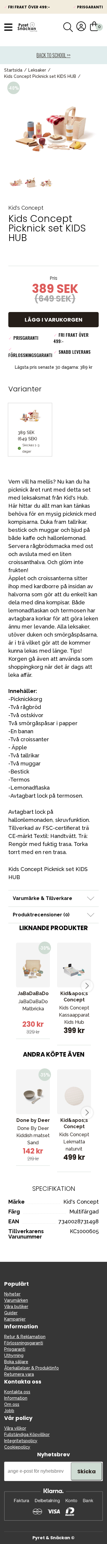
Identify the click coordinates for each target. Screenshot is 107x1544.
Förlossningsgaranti (23, 1343)
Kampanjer (15, 1319)
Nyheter (12, 1294)
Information (15, 1398)
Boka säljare (16, 1361)
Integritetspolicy (20, 1440)
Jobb (9, 1410)
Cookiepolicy (17, 1447)
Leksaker (37, 70)
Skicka (86, 1471)
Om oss (11, 1404)
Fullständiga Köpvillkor (27, 1434)
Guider (11, 1312)
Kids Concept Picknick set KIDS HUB (40, 76)
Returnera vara (19, 1374)
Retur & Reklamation (24, 1336)
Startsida (13, 70)
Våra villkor (15, 1428)
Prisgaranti (14, 1349)
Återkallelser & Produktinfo (31, 1368)
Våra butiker (16, 1306)
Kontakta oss (17, 1391)
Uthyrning (13, 1355)
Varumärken (16, 1300)
